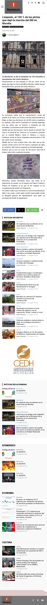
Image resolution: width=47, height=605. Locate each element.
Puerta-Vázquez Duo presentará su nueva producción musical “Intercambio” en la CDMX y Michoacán (30, 564)
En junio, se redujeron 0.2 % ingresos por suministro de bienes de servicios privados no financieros (30, 501)
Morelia (5, 26)
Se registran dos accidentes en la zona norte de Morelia (29, 225)
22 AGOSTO (20, 464)
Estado (18, 270)
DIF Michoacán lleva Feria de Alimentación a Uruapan (27, 286)
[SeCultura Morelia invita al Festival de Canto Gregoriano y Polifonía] (8, 576)
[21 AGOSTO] (8, 477)
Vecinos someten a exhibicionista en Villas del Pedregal (29, 262)
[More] (42, 210)
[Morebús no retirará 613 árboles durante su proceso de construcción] (8, 298)
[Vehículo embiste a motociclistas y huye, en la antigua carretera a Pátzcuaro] (8, 322)
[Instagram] (32, 3)
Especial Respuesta (21, 228)
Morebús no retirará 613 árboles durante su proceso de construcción (29, 299)
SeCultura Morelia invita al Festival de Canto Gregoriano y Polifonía (29, 575)
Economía (19, 497)
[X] (35, 3)
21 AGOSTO (20, 476)
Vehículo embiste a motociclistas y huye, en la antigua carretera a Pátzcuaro (30, 322)
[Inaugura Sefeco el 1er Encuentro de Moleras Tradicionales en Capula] (8, 334)
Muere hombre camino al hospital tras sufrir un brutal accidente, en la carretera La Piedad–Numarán (30, 251)
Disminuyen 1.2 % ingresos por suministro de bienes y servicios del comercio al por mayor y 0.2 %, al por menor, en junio (30, 514)
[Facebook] (28, 3)
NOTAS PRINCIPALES (16, 26)
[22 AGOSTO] (8, 466)
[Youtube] (38, 3)
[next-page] (7, 486)
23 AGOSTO (20, 391)
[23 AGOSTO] (8, 393)
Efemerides (19, 388)
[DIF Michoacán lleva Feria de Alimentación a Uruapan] (8, 287)
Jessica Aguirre (14, 35)
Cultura (18, 546)
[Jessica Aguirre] (4, 35)
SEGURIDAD (19, 221)
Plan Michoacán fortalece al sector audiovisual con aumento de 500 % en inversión (30, 551)
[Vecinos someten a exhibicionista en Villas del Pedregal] (8, 263)
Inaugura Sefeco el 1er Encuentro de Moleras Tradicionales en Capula (30, 333)
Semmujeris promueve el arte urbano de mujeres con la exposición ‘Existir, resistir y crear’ (29, 310)
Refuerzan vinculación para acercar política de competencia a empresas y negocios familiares (30, 527)
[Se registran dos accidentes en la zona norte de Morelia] (8, 226)
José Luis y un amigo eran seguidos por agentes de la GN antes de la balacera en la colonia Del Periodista (30, 239)
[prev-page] (3, 486)
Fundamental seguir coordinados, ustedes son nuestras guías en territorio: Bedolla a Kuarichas (29, 275)
